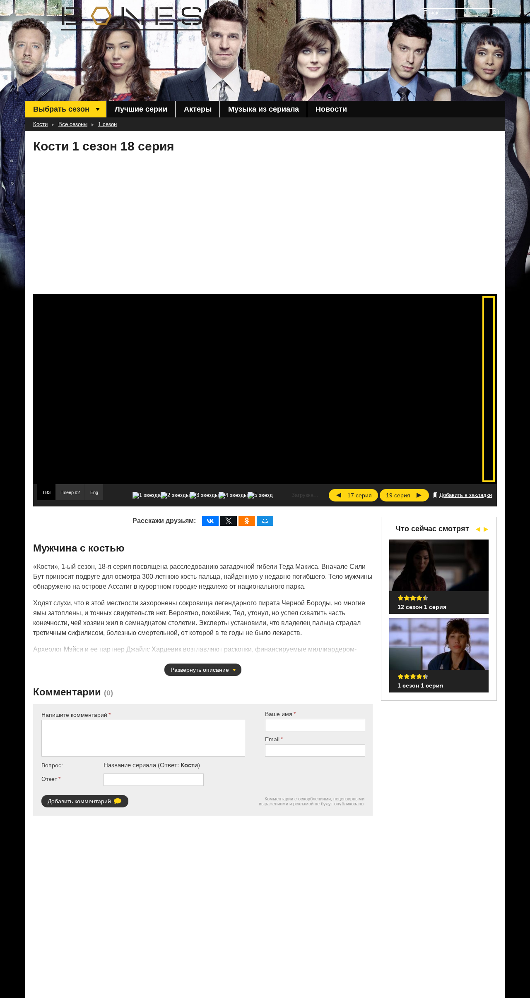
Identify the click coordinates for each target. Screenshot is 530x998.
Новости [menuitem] (331, 109)
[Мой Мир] (265, 521)
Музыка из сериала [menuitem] (263, 109)
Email (272, 739)
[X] (228, 521)
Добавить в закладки (465, 495)
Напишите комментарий (74, 714)
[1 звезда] (146, 495)
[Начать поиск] (494, 12)
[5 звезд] (260, 495)
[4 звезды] (233, 495)
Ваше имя (278, 714)
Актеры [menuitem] (198, 109)
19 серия (398, 495)
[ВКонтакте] (210, 521)
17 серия (359, 495)
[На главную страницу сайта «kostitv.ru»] (131, 18)
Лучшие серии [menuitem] (141, 109)
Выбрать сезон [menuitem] (61, 109)
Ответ (49, 779)
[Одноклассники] (246, 521)
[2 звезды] (175, 495)
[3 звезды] (204, 495)
